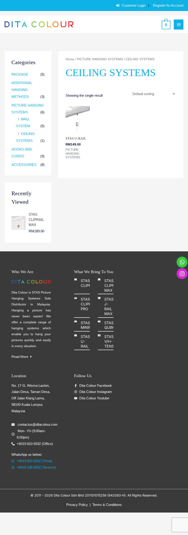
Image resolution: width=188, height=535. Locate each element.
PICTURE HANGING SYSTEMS (100, 59)
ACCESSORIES (23, 165)
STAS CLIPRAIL (89, 283)
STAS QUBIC (110, 325)
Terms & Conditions (107, 505)
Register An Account (168, 5)
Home (70, 59)
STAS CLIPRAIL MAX (112, 285)
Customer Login (134, 5)
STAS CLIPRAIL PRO (89, 304)
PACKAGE (19, 74)
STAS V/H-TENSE (110, 341)
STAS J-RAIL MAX (108, 306)
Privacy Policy (77, 505)
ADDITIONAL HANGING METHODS (21, 90)
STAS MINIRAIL (88, 325)
